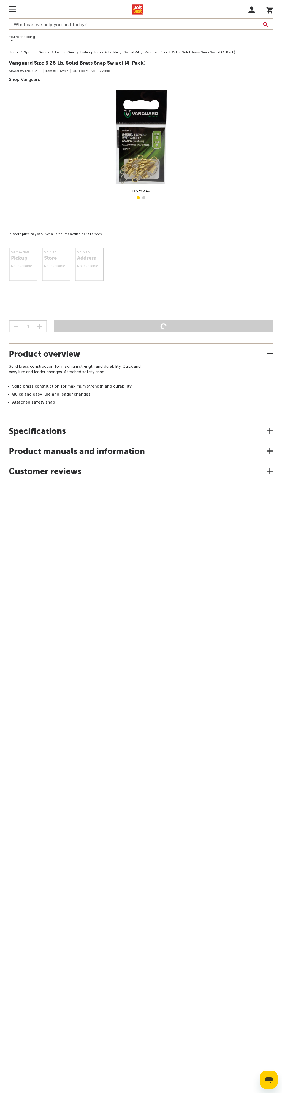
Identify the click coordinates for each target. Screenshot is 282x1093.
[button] (251, 9)
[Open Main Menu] (12, 9)
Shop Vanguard (24, 79)
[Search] (265, 24)
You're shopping (22, 37)
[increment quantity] (40, 326)
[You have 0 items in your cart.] (269, 9)
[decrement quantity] (16, 326)
